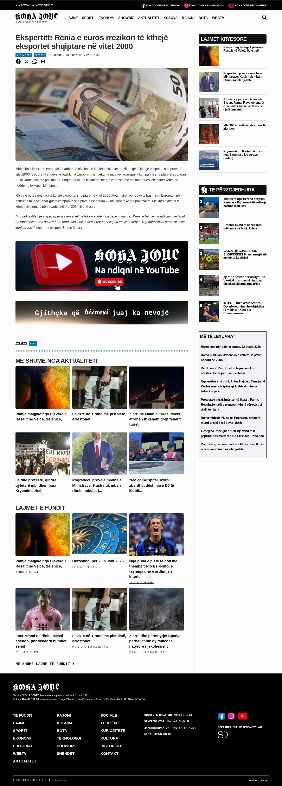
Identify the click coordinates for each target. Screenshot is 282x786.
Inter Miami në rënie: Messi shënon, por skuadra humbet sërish (40, 641)
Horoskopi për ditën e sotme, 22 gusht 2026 (231, 346)
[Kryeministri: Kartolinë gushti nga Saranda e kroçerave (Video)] (209, 159)
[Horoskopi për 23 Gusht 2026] (99, 534)
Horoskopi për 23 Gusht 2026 (98, 561)
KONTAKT (109, 754)
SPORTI (88, 18)
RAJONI (188, 18)
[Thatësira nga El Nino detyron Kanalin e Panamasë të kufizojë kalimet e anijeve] (209, 207)
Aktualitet (24, 55)
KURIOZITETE (113, 731)
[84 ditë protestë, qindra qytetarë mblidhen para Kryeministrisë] (42, 453)
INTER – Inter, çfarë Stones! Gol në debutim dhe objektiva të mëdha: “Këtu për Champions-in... (243, 308)
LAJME (72, 18)
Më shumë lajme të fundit (43, 663)
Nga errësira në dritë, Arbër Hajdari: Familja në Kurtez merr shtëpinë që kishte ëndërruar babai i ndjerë (233, 386)
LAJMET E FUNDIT (40, 508)
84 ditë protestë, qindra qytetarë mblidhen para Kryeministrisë (35, 485)
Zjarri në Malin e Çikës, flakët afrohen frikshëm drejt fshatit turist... (155, 419)
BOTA (203, 18)
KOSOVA (171, 18)
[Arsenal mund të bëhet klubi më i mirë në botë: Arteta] (209, 233)
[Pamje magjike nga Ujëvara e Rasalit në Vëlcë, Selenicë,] (42, 387)
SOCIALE (109, 715)
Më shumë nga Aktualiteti (56, 360)
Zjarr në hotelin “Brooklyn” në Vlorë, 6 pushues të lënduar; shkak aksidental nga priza (244, 280)
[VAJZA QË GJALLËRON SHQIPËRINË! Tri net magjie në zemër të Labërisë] (209, 259)
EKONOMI (106, 18)
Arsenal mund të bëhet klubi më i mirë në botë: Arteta (242, 226)
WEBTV (218, 18)
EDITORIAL (23, 746)
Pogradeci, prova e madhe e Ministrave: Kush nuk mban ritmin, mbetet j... (97, 485)
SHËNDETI (66, 754)
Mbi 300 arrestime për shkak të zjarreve (244, 127)
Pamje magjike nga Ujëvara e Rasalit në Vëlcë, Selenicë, (243, 48)
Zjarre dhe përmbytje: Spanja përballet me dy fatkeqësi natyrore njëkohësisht (154, 641)
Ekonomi (40, 55)
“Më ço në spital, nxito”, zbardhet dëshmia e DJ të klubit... (151, 485)
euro (33, 343)
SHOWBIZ (126, 18)
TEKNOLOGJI (69, 738)
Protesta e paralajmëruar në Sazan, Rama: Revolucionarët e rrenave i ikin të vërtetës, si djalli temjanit (243, 104)
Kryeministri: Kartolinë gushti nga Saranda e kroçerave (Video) (243, 155)
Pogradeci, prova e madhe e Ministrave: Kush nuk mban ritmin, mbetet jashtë (242, 76)
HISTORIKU (111, 746)
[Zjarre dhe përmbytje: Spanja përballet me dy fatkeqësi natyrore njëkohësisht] (156, 609)
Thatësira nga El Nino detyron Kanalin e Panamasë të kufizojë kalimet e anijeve (244, 202)
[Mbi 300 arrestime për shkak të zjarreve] (209, 133)
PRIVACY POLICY (259, 780)
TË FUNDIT (22, 715)
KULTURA (109, 738)
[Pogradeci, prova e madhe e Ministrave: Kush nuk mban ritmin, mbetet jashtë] (99, 453)
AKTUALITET (148, 18)
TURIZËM (109, 723)
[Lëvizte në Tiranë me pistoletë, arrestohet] (99, 387)
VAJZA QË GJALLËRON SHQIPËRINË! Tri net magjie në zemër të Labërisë (244, 254)
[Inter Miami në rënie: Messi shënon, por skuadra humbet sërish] (42, 609)
